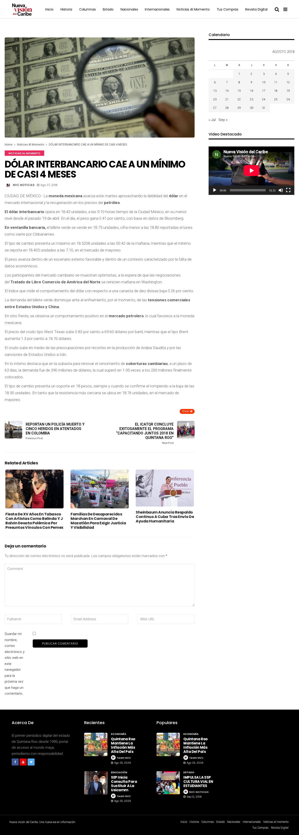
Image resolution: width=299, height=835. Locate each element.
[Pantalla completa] (288, 190)
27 (215, 107)
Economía (118, 734)
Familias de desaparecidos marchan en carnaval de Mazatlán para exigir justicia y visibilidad (98, 520)
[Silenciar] (280, 190)
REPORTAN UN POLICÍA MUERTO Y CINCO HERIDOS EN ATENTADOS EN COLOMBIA (55, 431)
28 (227, 107)
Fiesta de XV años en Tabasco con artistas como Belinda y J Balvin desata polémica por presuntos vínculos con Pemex (34, 520)
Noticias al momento (193, 9)
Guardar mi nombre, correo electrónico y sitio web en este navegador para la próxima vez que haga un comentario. (15, 664)
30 (251, 107)
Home (8, 144)
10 (263, 82)
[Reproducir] (214, 190)
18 (276, 90)
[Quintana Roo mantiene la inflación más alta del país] (95, 744)
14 (227, 90)
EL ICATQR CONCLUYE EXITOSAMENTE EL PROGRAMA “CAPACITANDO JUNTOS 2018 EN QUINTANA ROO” (145, 433)
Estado (108, 9)
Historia (66, 9)
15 (239, 90)
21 (227, 99)
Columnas (87, 9)
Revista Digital (256, 9)
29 (239, 107)
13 (215, 90)
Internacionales (157, 9)
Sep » (223, 120)
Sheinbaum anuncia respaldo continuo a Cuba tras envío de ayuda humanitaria (165, 517)
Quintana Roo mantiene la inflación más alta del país (123, 745)
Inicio (49, 9)
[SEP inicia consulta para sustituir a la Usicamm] (95, 783)
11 (276, 82)
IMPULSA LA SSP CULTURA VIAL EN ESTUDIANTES (198, 781)
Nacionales (129, 9)
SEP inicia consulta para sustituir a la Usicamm (124, 783)
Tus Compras (227, 9)
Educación (119, 772)
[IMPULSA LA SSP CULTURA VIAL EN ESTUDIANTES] (168, 783)
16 (251, 90)
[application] (251, 170)
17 (263, 90)
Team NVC (124, 758)
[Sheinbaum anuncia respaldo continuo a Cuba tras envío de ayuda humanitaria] (165, 488)
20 (215, 99)
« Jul (212, 120)
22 (239, 99)
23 (251, 99)
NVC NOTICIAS (24, 185)
